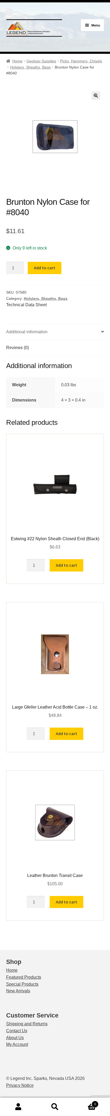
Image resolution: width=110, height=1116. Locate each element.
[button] (96, 95)
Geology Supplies (41, 61)
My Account (17, 1044)
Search (55, 1107)
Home (17, 61)
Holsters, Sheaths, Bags (30, 67)
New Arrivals (18, 991)
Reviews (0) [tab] (17, 347)
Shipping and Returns (27, 1024)
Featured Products (23, 977)
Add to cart (44, 267)
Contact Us (16, 1030)
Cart (84, 1102)
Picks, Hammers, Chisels (81, 61)
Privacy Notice (20, 1085)
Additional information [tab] (27, 332)
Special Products (22, 984)
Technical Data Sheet (26, 304)
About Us (15, 1037)
